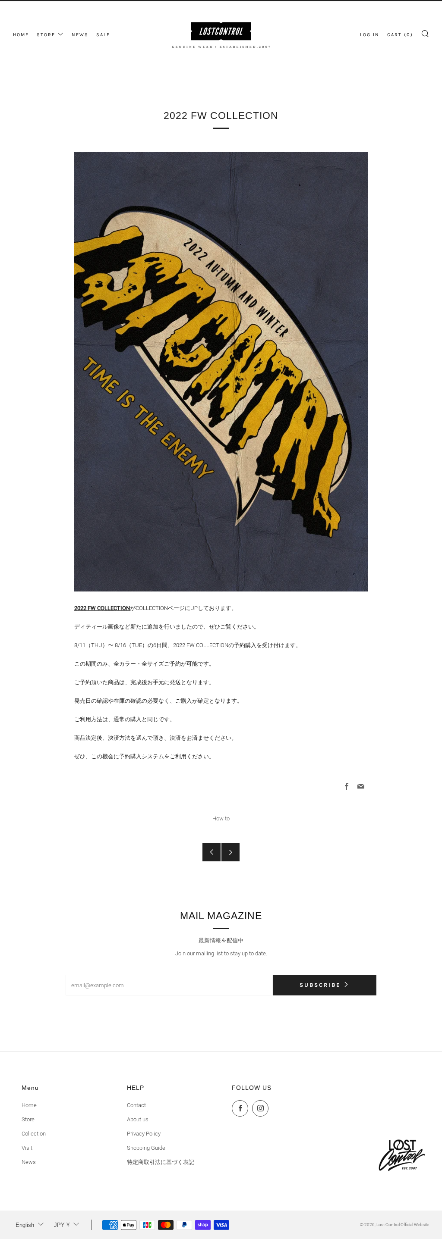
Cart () (400, 35)
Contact (136, 1105)
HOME (21, 35)
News (29, 1162)
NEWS (80, 35)
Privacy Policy (144, 1133)
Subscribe (320, 985)
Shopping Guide (146, 1148)
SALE (103, 35)
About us (137, 1119)
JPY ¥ (61, 1225)
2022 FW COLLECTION (102, 608)
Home (29, 1105)
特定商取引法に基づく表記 (160, 1162)
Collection (34, 1133)
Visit (27, 1148)
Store (28, 1119)
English (25, 1225)
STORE (46, 35)
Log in (369, 35)
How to (221, 818)
